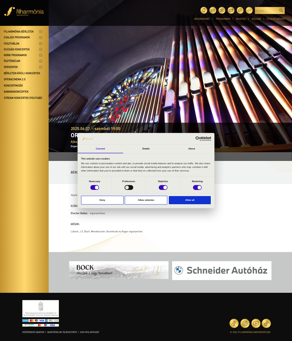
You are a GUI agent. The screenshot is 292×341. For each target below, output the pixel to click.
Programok (223, 18)
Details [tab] (146, 148)
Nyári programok (15, 55)
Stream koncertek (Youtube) (23, 97)
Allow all (189, 200)
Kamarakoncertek (16, 91)
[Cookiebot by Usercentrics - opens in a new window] (197, 138)
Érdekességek (275, 18)
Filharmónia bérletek (19, 31)
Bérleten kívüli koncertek (22, 73)
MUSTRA (241, 18)
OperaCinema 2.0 (14, 79)
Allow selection (146, 200)
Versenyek (11, 67)
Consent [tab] (100, 148)
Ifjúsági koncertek (17, 49)
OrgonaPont (202, 18)
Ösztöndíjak (12, 60)
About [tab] (191, 148)
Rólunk (256, 18)
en (249, 10)
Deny (102, 200)
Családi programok (17, 37)
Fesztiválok (11, 43)
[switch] (129, 187)
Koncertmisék (13, 85)
